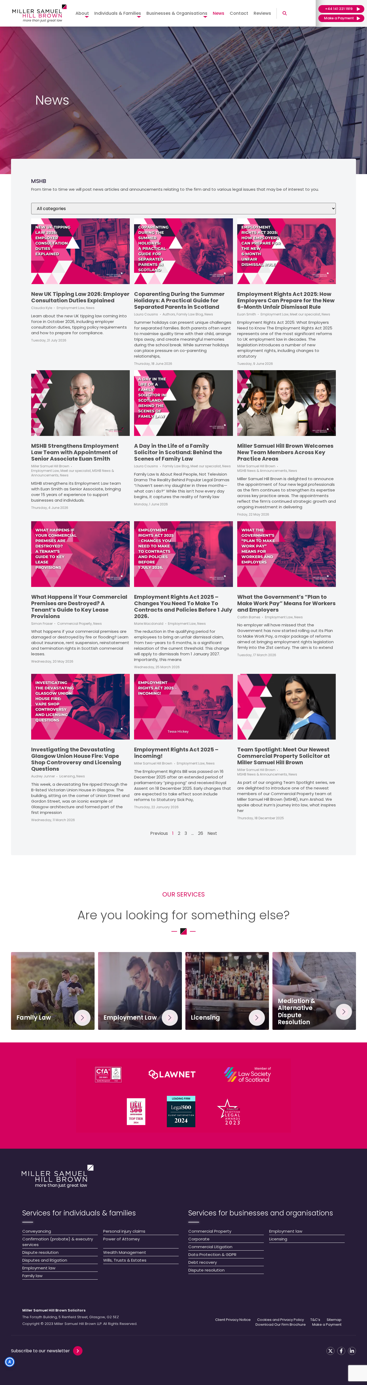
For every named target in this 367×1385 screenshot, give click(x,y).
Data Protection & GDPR (212, 1254)
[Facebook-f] (341, 1351)
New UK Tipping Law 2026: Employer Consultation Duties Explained (80, 297)
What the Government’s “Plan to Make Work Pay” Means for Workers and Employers (286, 603)
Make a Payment (326, 1324)
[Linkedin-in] (352, 1351)
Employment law (38, 1268)
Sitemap (334, 1319)
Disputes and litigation (44, 1260)
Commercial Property (209, 1231)
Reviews (262, 13)
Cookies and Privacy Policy (280, 1319)
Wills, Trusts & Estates (124, 1260)
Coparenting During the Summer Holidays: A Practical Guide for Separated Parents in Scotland (179, 300)
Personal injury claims (124, 1231)
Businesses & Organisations (176, 13)
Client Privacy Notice (233, 1319)
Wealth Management (124, 1252)
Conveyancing (36, 1231)
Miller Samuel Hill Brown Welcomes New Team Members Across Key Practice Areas (285, 452)
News (218, 13)
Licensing (278, 1239)
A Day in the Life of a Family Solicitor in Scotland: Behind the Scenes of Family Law (178, 452)
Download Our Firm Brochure (281, 1324)
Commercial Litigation (210, 1247)
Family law (32, 1276)
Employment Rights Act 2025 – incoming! (176, 753)
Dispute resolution (40, 1252)
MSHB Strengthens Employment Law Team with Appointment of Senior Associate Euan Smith (75, 452)
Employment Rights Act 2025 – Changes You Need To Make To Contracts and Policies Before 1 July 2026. (183, 606)
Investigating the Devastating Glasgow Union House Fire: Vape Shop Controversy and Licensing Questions (76, 759)
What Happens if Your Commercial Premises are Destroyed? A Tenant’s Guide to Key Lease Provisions (79, 606)
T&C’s (315, 1319)
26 (200, 833)
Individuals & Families (117, 13)
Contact (239, 13)
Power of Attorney (121, 1239)
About (82, 13)
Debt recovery (202, 1262)
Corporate (199, 1239)
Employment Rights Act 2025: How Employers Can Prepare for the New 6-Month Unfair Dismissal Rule (285, 300)
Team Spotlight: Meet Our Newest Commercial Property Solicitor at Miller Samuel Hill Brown (283, 756)
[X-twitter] (330, 1351)
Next (212, 833)
